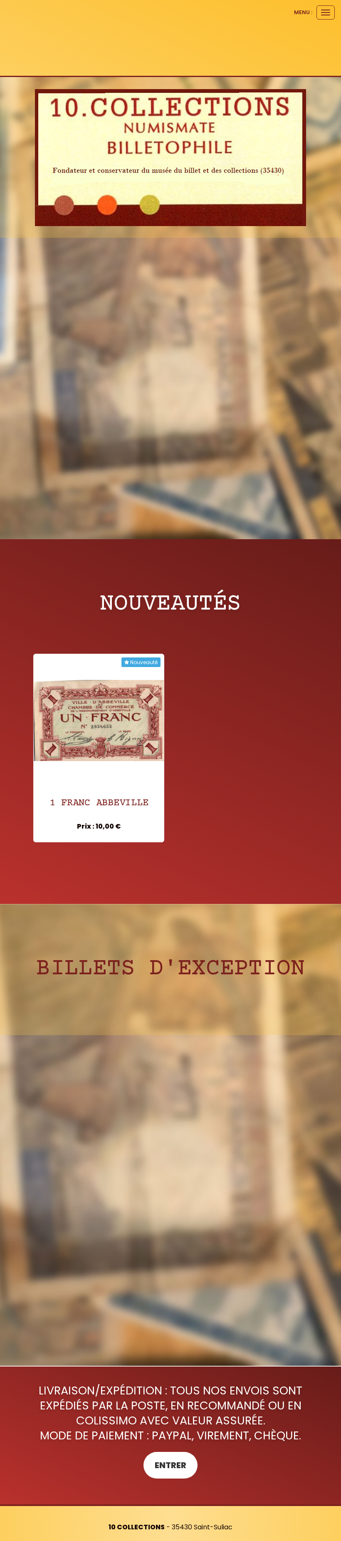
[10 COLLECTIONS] (170, 157)
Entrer (170, 1465)
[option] (98, 748)
